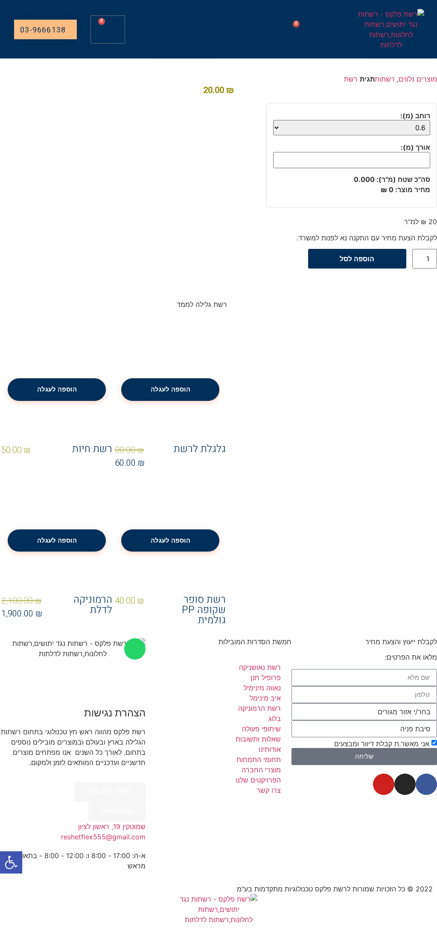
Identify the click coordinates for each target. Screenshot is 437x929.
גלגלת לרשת (200, 448)
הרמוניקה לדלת (92, 604)
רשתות (385, 79)
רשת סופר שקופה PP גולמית (204, 610)
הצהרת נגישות (115, 713)
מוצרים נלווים (418, 79)
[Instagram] (405, 784)
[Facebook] (426, 784)
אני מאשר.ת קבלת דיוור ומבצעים (381, 743)
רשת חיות (92, 448)
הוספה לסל (357, 258)
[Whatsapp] (135, 649)
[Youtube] (383, 784)
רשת (351, 79)
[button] (313, 11)
